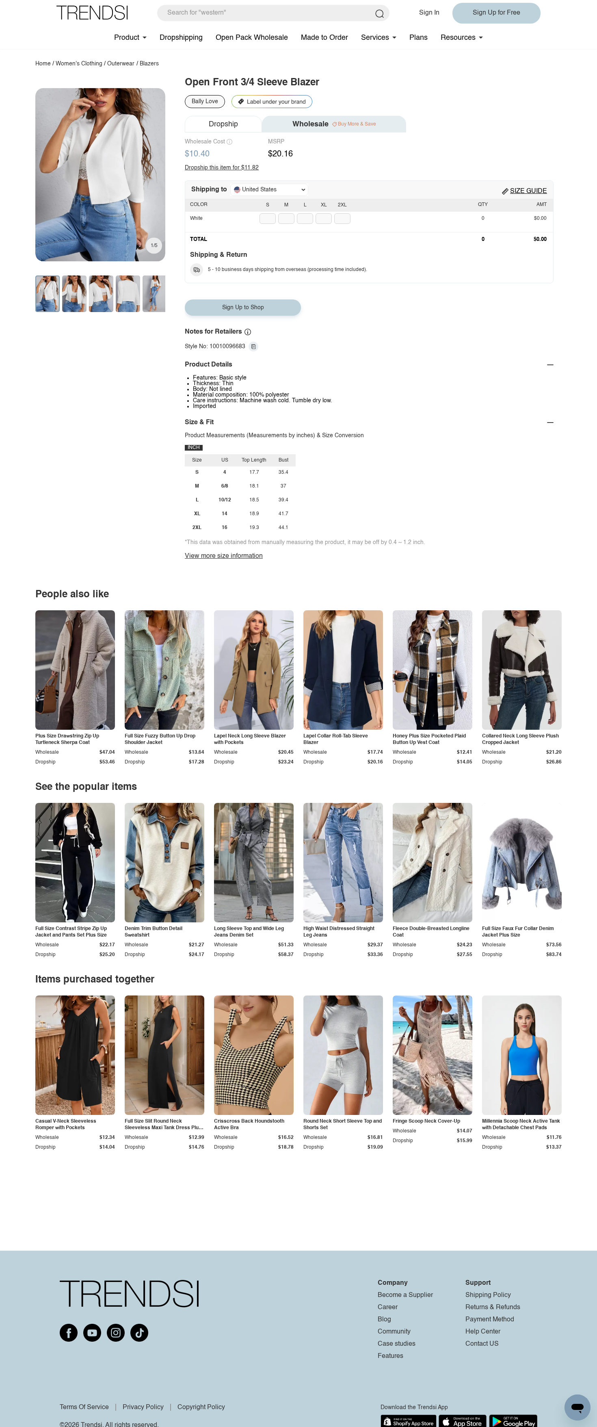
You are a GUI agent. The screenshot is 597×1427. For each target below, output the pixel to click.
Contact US (482, 1344)
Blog (384, 1319)
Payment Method (489, 1319)
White (196, 218)
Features (390, 1356)
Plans (418, 37)
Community (394, 1332)
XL (324, 205)
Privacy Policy (143, 1407)
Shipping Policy (488, 1295)
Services (375, 37)
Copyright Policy (201, 1407)
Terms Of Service (84, 1407)
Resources (458, 37)
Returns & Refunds (492, 1307)
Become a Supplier (405, 1295)
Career (388, 1307)
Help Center (482, 1332)
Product (126, 37)
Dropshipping (181, 37)
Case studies (396, 1344)
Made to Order (324, 37)
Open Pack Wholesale (252, 37)
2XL (342, 205)
